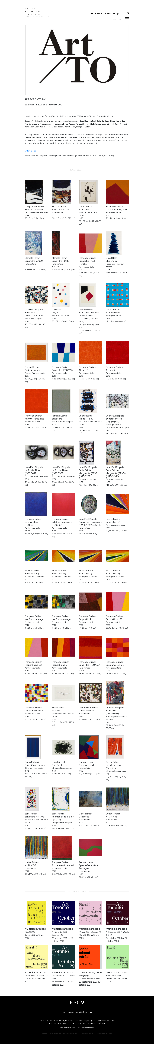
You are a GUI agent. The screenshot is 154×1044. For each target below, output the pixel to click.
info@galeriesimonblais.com (100, 1021)
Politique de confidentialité (100, 1034)
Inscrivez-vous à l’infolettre (77, 1012)
